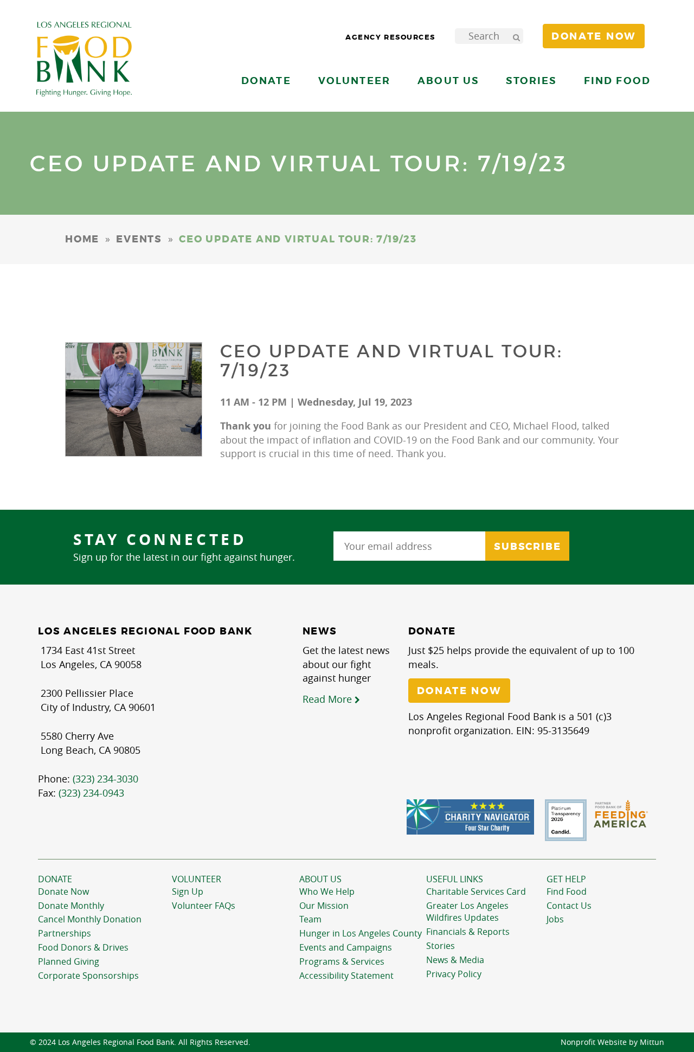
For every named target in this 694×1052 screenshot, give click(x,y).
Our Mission (324, 906)
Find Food (567, 891)
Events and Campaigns (345, 947)
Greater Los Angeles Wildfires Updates (467, 912)
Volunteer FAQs (203, 906)
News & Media (455, 960)
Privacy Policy (453, 974)
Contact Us (569, 906)
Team (310, 919)
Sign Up (187, 891)
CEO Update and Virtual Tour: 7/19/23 (391, 361)
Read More (329, 698)
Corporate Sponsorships (88, 976)
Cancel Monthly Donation (90, 919)
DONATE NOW (459, 690)
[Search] (516, 36)
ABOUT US (320, 879)
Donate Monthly (71, 906)
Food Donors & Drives (83, 947)
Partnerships (64, 933)
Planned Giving (68, 961)
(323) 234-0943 (91, 792)
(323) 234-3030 (105, 778)
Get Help (566, 879)
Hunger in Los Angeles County (360, 933)
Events (139, 239)
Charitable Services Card (476, 891)
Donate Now (63, 891)
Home (82, 239)
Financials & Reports (468, 932)
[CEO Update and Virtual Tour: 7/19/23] (133, 399)
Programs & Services (341, 961)
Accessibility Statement (346, 976)
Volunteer (196, 879)
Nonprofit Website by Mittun (612, 1042)
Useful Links (454, 879)
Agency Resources (390, 37)
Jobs (555, 919)
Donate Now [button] (593, 36)
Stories (531, 80)
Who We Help (327, 891)
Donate (55, 879)
